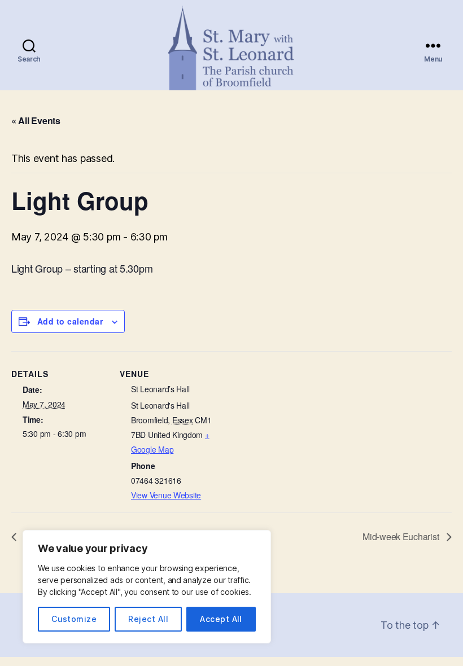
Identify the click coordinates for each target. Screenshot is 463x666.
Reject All (148, 619)
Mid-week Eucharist (401, 536)
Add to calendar (70, 321)
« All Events (35, 120)
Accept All (221, 619)
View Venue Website (166, 495)
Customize (74, 619)
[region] (147, 586)
